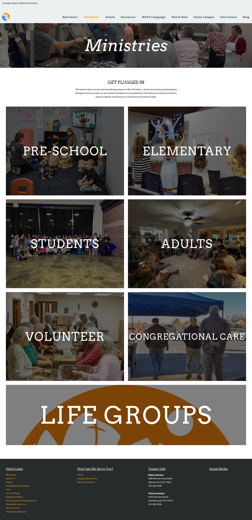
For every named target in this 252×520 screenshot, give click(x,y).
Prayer (80, 475)
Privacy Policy (13, 508)
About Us (10, 478)
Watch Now (179, 17)
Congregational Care (87, 478)
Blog (246, 17)
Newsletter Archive (15, 504)
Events (110, 17)
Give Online (228, 17)
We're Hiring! (13, 493)
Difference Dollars (86, 482)
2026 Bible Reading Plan (18, 486)
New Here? (70, 17)
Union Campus (203, 17)
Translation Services (16, 511)
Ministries (92, 17)
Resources (128, 17)
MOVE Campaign (154, 17)
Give (8, 489)
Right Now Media (14, 497)
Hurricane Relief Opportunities (21, 500)
